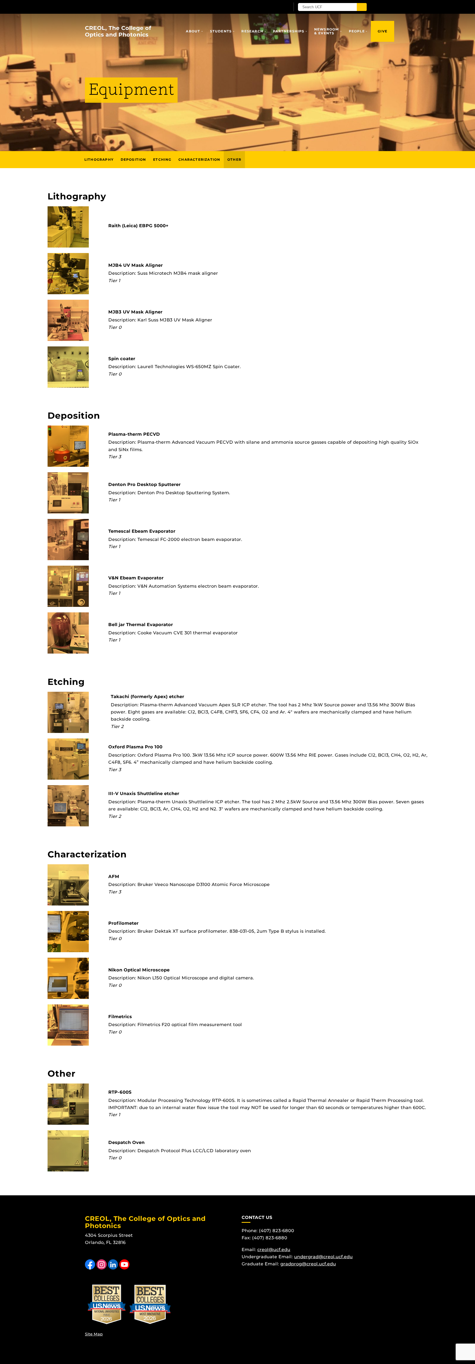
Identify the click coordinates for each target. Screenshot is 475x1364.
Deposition (133, 159)
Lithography (99, 159)
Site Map (94, 1334)
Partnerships (288, 31)
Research (252, 31)
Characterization (199, 159)
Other (234, 159)
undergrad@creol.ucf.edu (323, 1256)
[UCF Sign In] (272, 7)
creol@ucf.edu (273, 1249)
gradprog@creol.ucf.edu (308, 1263)
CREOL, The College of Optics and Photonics (118, 31)
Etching (162, 159)
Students (221, 31)
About (193, 31)
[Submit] (362, 7)
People (357, 31)
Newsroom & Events (326, 31)
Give (382, 31)
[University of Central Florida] (149, 6)
